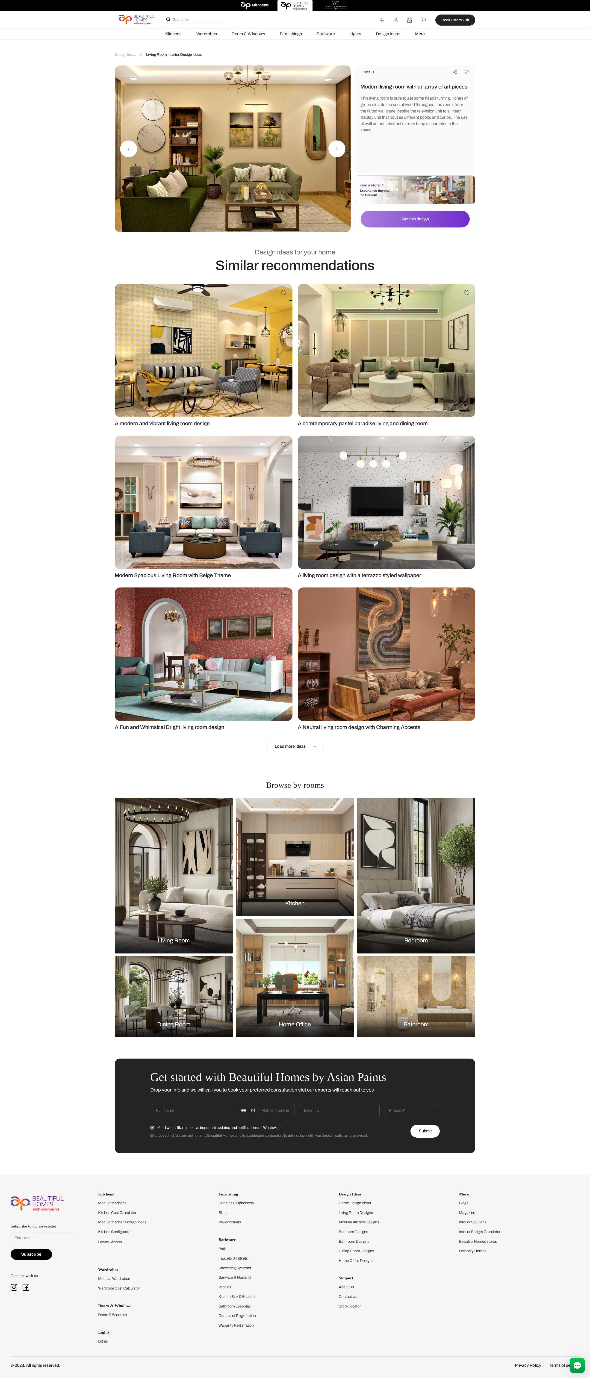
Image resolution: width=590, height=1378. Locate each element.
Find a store (370, 185)
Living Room (174, 940)
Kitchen (295, 903)
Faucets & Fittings (233, 1258)
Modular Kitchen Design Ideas (122, 1222)
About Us (346, 1287)
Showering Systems (234, 1268)
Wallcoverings (229, 1222)
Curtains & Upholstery (236, 1203)
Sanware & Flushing (234, 1277)
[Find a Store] (409, 20)
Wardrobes (206, 34)
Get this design (415, 219)
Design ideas (388, 34)
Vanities (224, 1287)
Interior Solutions (472, 1222)
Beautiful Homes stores (478, 1241)
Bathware (326, 34)
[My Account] (395, 20)
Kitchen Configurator (115, 1232)
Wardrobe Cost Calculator (119, 1288)
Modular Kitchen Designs (359, 1222)
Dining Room (174, 1024)
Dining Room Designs (356, 1251)
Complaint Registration (237, 1316)
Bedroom (416, 940)
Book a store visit (455, 20)
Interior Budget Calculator (479, 1232)
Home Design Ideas (355, 1203)
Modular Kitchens (112, 1203)
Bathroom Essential (234, 1306)
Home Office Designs (356, 1261)
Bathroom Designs (354, 1241)
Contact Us (348, 1296)
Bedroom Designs (353, 1232)
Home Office (295, 1024)
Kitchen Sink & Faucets (237, 1296)
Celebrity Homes (472, 1251)
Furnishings (291, 34)
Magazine (467, 1213)
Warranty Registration (236, 1325)
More (420, 34)
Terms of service (564, 1365)
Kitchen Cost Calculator (117, 1213)
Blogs (463, 1203)
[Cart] (423, 20)
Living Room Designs (356, 1213)
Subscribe (31, 1254)
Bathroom (416, 1024)
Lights (355, 34)
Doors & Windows (248, 34)
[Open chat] (577, 1365)
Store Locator (350, 1306)
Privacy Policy (528, 1365)
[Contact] (382, 20)
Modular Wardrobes (114, 1279)
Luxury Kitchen (110, 1242)
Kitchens (173, 34)
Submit (425, 1131)
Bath (222, 1249)
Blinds (223, 1213)
